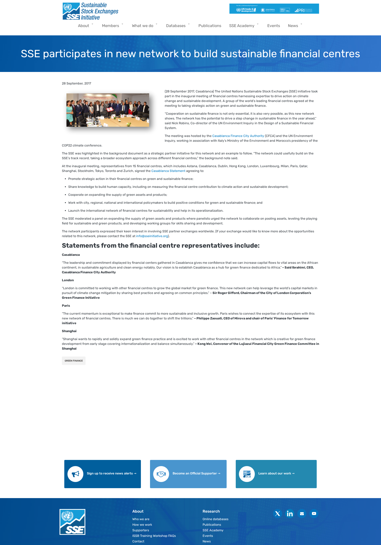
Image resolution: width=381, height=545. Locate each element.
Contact (138, 541)
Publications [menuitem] (209, 25)
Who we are (140, 519)
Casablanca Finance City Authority (238, 136)
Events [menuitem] (273, 25)
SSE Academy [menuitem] (239, 27)
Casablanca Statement (168, 171)
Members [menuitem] (108, 27)
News (207, 541)
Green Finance (74, 360)
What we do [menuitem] (140, 27)
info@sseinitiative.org (152, 236)
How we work (142, 525)
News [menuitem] (291, 27)
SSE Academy (213, 530)
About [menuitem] (81, 27)
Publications (212, 525)
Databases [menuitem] (174, 27)
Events (208, 536)
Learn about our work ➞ (276, 473)
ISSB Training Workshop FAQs (154, 536)
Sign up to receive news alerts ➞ (111, 473)
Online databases (215, 519)
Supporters (140, 530)
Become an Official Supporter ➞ (196, 473)
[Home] (124, 11)
